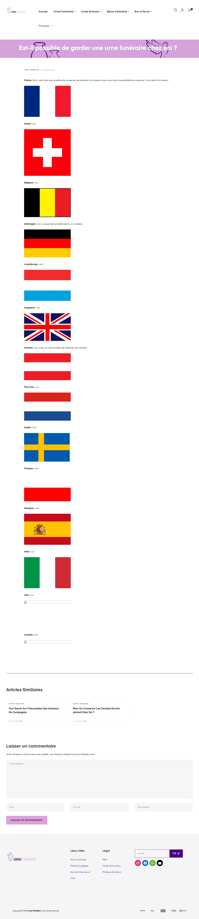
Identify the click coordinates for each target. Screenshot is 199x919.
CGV (72, 878)
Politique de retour (112, 872)
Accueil (43, 12)
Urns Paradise (31, 70)
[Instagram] (138, 863)
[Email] (160, 863)
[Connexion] (182, 10)
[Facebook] (145, 863)
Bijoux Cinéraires (117, 12)
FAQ (105, 860)
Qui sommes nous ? (80, 872)
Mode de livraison (112, 866)
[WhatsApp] (152, 863)
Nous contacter (78, 860)
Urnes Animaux (90, 12)
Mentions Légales (79, 866)
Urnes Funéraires (63, 12)
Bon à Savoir (142, 12)
